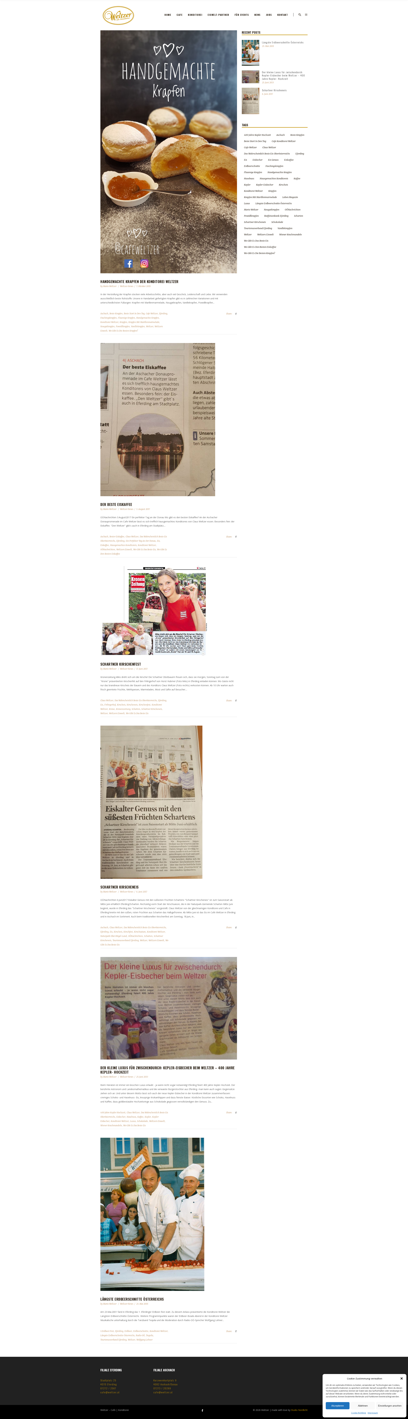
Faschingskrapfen (108, 318)
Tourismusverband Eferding (126, 940)
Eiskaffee (104, 545)
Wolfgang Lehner (144, 1339)
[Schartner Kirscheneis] (168, 802)
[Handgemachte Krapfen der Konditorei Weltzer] (168, 151)
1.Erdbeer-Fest (107, 1331)
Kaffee (140, 1117)
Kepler (148, 1117)
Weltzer (149, 326)
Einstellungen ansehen (389, 1405)
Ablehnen (363, 1405)
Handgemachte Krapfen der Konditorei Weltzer (139, 281)
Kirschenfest (144, 704)
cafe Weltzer (152, 313)
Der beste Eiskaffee (116, 504)
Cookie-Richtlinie (358, 1413)
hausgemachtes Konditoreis (123, 545)
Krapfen (123, 322)
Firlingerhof (110, 704)
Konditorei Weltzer (109, 322)
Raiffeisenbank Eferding (276, 215)
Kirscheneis (132, 704)
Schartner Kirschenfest (120, 664)
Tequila (149, 1335)
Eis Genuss (273, 159)
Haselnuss (131, 1117)
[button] (401, 1378)
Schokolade (142, 1121)
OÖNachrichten (107, 549)
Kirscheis (121, 704)
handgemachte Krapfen (147, 318)
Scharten (136, 709)
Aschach (104, 313)
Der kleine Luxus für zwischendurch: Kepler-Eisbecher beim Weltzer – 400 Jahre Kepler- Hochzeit (167, 1070)
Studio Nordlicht (299, 1410)
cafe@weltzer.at (110, 1392)
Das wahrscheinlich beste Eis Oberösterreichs (136, 700)
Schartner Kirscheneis (151, 709)
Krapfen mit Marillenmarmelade (143, 322)
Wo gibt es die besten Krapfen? (123, 330)
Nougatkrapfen (107, 326)
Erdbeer (128, 1331)
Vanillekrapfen (138, 326)
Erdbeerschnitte (140, 1331)
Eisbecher (120, 1117)
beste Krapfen (116, 313)
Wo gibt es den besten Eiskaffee (260, 247)
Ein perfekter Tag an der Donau (141, 541)
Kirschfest (128, 931)
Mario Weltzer (110, 286)
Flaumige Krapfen (126, 318)
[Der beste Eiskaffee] (168, 419)
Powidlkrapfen (123, 326)
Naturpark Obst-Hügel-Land (113, 936)
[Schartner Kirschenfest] (168, 611)
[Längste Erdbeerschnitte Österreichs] (168, 1214)
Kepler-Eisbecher (264, 184)
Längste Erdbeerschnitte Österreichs (132, 1299)
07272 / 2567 (108, 1388)
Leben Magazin (290, 197)
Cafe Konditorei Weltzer (284, 141)
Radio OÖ (140, 1335)
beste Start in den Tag (134, 313)
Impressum (373, 1413)
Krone (112, 709)
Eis (158, 541)
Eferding (163, 313)
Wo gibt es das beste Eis (144, 549)
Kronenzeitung (123, 709)
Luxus (133, 1121)
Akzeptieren (337, 1405)
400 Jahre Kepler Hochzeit (112, 1112)
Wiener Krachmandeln (111, 1125)
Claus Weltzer (132, 536)
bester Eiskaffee (116, 536)
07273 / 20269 (162, 1388)
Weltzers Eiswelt (124, 549)
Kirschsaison (140, 931)
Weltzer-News (126, 286)
